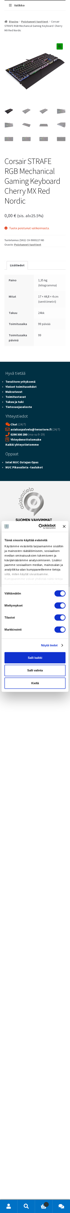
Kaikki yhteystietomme (22, 444)
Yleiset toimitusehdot (21, 387)
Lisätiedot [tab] (17, 265)
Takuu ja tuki (14, 402)
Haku (26, 1206)
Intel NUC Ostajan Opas (21, 462)
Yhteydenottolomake (25, 439)
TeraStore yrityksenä (20, 381)
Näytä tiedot (49, 645)
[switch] (60, 605)
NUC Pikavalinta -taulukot (24, 467)
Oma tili (9, 1206)
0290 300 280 (18, 434)
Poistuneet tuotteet (34, 21)
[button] (60, 46)
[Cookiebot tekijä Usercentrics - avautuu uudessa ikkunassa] (41, 526)
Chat (13, 424)
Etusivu (13, 21)
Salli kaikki (35, 657)
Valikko (19, 5)
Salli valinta (35, 670)
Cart (41, 1203)
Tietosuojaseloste (18, 407)
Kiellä (35, 683)
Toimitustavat (15, 397)
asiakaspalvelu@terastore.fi (31, 429)
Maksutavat (13, 392)
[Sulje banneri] (64, 526)
